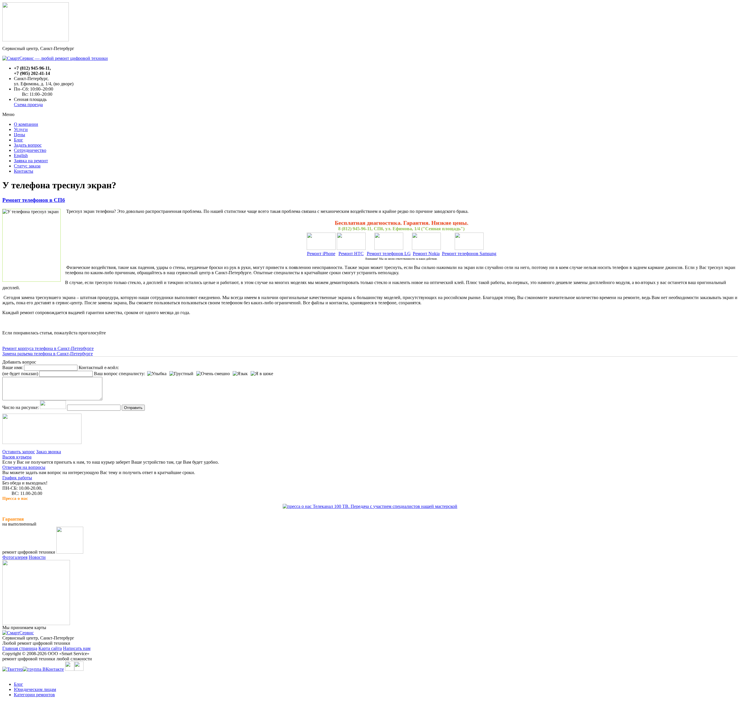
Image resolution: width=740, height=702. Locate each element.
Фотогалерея (14, 557)
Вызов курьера (17, 456)
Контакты (23, 171)
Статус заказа (27, 165)
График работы (17, 477)
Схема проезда (28, 104)
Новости (37, 557)
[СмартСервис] (18, 632)
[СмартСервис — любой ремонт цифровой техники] (55, 58)
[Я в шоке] (262, 373)
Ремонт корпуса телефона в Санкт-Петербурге (48, 348)
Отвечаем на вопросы (23, 467)
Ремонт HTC (351, 253)
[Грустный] (181, 373)
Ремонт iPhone (321, 253)
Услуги (21, 129)
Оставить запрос (18, 451)
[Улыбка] (156, 373)
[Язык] (240, 373)
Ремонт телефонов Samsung (469, 253)
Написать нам (76, 648)
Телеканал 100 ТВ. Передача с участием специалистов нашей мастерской (384, 506)
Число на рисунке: (20, 407)
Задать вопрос (28, 145)
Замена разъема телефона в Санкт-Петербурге (47, 353)
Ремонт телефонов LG (389, 253)
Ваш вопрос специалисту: (119, 373)
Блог (18, 139)
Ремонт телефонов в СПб (33, 200)
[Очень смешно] (213, 373)
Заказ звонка (48, 451)
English (21, 155)
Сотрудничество (30, 150)
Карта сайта (50, 648)
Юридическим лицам (35, 689)
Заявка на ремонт (31, 160)
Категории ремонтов (34, 694)
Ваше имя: (12, 367)
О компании (26, 124)
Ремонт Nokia (426, 253)
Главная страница (19, 648)
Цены (19, 134)
